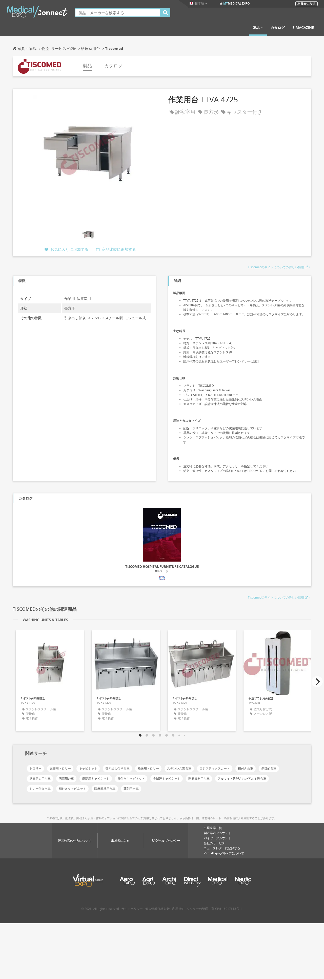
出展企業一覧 (213, 828)
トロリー (35, 768)
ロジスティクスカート (214, 768)
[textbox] (117, 12)
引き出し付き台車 (117, 768)
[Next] (317, 681)
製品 (256, 27)
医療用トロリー (60, 768)
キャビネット (88, 768)
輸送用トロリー (148, 768)
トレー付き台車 (40, 788)
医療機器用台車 (199, 778)
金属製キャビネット (166, 778)
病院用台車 (66, 778)
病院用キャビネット (95, 778)
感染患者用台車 (40, 778)
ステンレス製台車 (179, 768)
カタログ (278, 27)
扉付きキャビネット (131, 778)
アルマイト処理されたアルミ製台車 (242, 778)
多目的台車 (268, 768)
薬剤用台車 (131, 788)
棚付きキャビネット (72, 788)
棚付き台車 (245, 768)
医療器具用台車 (104, 788)
